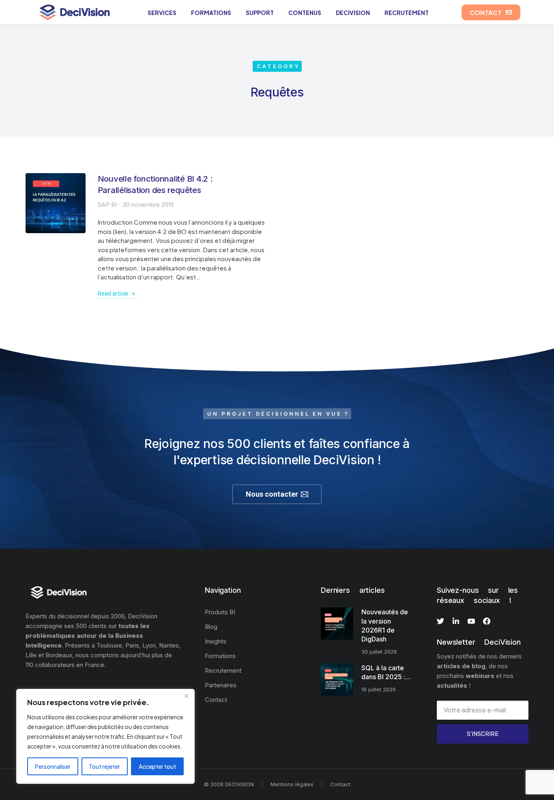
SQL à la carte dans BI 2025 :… (386, 672)
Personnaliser (53, 766)
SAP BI (107, 204)
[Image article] (56, 203)
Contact (340, 784)
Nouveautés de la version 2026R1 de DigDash (384, 625)
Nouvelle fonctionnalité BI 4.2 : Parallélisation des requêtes (155, 184)
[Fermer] (186, 696)
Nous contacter (272, 494)
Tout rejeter (104, 766)
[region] (105, 736)
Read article (113, 293)
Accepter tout (157, 766)
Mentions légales (292, 784)
